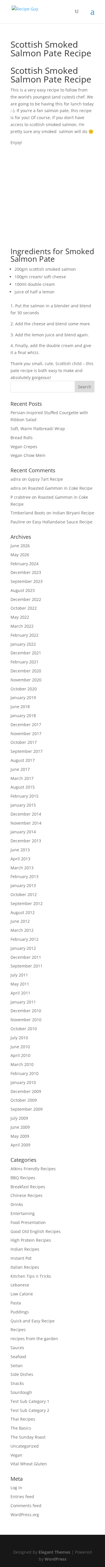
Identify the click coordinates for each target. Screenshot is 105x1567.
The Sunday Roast (28, 1437)
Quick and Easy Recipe (32, 1321)
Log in (16, 1487)
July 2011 (19, 975)
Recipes (18, 1329)
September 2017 (26, 751)
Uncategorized (24, 1446)
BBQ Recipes (22, 1177)
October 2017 (23, 742)
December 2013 (25, 840)
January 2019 (23, 697)
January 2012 (23, 948)
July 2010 (19, 1037)
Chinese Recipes (26, 1195)
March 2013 (22, 867)
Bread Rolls (21, 437)
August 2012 (22, 912)
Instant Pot (21, 1258)
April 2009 (20, 1145)
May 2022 (19, 617)
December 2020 (25, 671)
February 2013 (24, 876)
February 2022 (24, 635)
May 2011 (19, 984)
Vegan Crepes (23, 446)
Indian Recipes (24, 1249)
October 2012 (23, 894)
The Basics (20, 1428)
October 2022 (23, 608)
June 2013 (20, 849)
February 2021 (24, 662)
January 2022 (23, 644)
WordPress (55, 1559)
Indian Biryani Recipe (73, 513)
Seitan (16, 1365)
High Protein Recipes (30, 1240)
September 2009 (26, 1109)
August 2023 (22, 590)
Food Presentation (28, 1222)
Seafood (18, 1356)
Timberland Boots (27, 513)
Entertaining (22, 1213)
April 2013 (20, 858)
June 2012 (20, 921)
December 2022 (25, 599)
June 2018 (20, 706)
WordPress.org (24, 1514)
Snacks (17, 1383)
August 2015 (22, 787)
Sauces (17, 1347)
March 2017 (22, 778)
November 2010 (25, 1019)
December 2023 (25, 572)
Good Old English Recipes (35, 1231)
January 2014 (23, 831)
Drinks (16, 1204)
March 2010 (22, 1064)
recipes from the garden (34, 1338)
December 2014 (25, 814)
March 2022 (22, 626)
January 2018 (23, 715)
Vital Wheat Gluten (28, 1464)
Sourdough (21, 1392)
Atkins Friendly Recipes (33, 1168)
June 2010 (20, 1046)
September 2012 (26, 903)
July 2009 (19, 1118)
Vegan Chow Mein (28, 455)
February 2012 (24, 939)
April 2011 (20, 993)
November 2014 (25, 823)
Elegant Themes (54, 1552)
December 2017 (25, 724)
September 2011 (26, 966)
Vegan (16, 1455)
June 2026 (20, 545)
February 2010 (24, 1073)
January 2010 (23, 1082)
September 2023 (26, 581)
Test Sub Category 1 (29, 1401)
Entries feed (22, 1496)
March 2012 (22, 930)
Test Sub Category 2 (29, 1410)
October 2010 (23, 1028)
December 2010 (25, 1010)
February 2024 (24, 563)
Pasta (15, 1303)
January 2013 (23, 885)
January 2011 (23, 1002)
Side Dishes (21, 1374)
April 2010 (20, 1055)
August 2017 (22, 760)
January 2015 (23, 805)
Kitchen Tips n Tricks (30, 1276)
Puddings (19, 1312)
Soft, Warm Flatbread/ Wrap (37, 428)
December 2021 (25, 653)
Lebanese (19, 1285)
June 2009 (20, 1127)
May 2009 (19, 1136)
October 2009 (23, 1100)
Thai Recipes (22, 1419)
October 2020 (23, 689)
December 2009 (25, 1091)
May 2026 (19, 554)
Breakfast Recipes (27, 1186)
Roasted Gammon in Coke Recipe (60, 488)
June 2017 (20, 769)
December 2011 (25, 957)
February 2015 (24, 796)
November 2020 (25, 680)
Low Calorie (21, 1294)
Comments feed (25, 1505)
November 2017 (25, 733)
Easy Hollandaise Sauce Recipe (62, 522)
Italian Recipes (24, 1267)
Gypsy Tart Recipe (45, 479)
